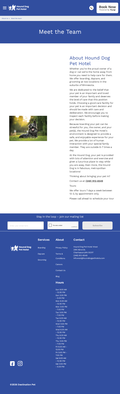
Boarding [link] (41, 248)
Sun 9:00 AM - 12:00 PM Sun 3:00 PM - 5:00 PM (61, 293)
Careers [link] (59, 264)
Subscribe (97, 225)
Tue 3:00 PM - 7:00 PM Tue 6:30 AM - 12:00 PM (61, 316)
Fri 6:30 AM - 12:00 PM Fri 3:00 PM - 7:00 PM (61, 351)
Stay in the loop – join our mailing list (60, 216)
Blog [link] (57, 276)
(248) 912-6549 (94, 181)
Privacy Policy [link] (61, 248)
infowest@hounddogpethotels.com (89, 258)
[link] (107, 8)
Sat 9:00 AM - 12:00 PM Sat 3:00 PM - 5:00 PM (61, 362)
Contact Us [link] (60, 270)
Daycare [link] (41, 254)
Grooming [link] (42, 260)
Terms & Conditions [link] (60, 256)
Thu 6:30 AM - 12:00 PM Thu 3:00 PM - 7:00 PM (61, 339)
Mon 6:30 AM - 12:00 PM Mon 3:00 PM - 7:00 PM (61, 305)
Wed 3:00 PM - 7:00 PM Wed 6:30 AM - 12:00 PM (61, 328)
